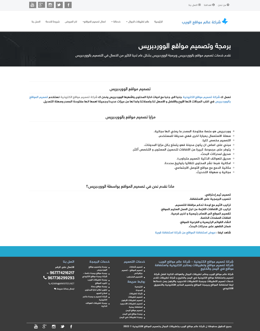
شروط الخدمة (53, 21)
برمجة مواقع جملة (99, 286)
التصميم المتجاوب (135, 276)
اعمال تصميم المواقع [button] (95, 21)
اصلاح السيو (101, 293)
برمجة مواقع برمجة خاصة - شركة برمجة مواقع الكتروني (94, 275)
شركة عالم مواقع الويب (201, 21)
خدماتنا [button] (116, 21)
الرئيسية (158, 21)
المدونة (139, 290)
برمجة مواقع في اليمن (132, 314)
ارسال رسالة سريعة (65, 289)
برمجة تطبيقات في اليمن (131, 317)
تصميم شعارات (136, 267)
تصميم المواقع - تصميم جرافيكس (132, 272)
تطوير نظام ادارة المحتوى (96, 290)
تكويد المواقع (101, 283)
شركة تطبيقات (136, 293)
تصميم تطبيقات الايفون (132, 300)
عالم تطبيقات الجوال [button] (138, 21)
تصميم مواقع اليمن (134, 310)
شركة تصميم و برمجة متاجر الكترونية (95, 298)
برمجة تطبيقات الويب (97, 279)
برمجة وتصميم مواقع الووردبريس (98, 269)
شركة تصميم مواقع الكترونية (201, 97)
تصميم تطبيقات (135, 297)
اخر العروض (71, 21)
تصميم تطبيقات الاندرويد (131, 303)
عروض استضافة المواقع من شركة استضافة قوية (185, 232)
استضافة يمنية (136, 307)
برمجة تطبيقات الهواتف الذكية (96, 305)
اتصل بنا (36, 21)
